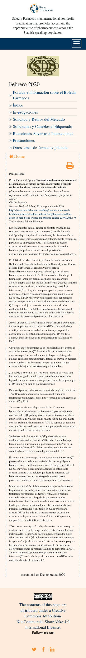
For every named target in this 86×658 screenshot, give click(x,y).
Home (19, 156)
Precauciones (24, 140)
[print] (70, 166)
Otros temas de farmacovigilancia (40, 147)
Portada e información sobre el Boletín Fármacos (44, 95)
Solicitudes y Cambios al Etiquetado (42, 126)
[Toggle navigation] (76, 43)
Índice (18, 105)
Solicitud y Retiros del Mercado (39, 119)
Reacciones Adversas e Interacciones (43, 133)
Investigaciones (25, 112)
